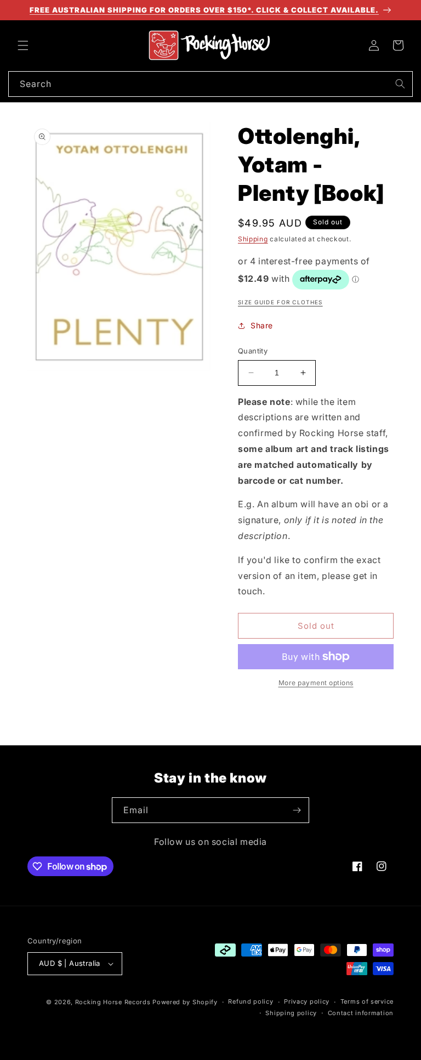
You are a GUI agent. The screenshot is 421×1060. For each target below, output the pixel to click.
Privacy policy (306, 1001)
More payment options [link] (316, 683)
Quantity (253, 350)
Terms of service (367, 1001)
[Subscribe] (297, 810)
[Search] (400, 84)
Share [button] (262, 325)
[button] (23, 45)
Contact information (361, 1013)
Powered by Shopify (185, 1002)
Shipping (253, 239)
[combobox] (210, 84)
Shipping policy (291, 1013)
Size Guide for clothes (280, 302)
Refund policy (250, 1001)
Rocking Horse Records (113, 1002)
